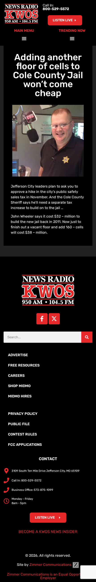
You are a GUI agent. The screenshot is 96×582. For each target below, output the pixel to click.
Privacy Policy (23, 414)
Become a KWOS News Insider (48, 531)
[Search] (86, 337)
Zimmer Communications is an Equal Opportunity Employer (48, 576)
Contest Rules (22, 434)
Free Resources (24, 365)
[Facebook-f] (42, 318)
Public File (19, 424)
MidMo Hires (19, 396)
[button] (24, 38)
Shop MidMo (19, 386)
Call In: (56, 7)
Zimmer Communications (50, 565)
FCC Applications (25, 444)
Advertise (18, 355)
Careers (16, 375)
